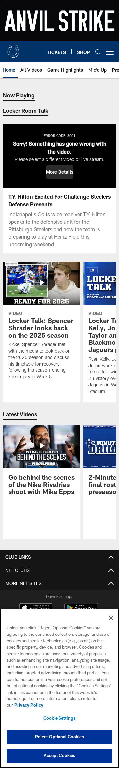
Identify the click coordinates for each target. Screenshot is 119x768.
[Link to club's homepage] (13, 49)
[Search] (97, 51)
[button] (59, 172)
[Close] (111, 618)
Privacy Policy (28, 705)
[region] (59, 688)
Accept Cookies (60, 755)
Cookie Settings (59, 718)
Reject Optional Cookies (59, 736)
